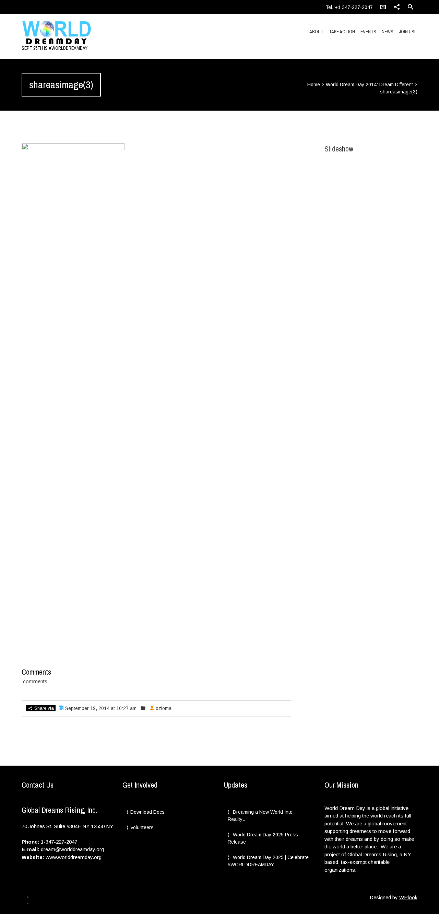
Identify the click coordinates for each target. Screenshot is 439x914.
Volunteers (142, 827)
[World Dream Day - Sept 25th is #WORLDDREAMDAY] (81, 33)
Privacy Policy (45, 896)
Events (368, 32)
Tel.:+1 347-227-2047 (349, 7)
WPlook (408, 897)
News (387, 32)
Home (313, 84)
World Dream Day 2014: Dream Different (369, 84)
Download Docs (147, 812)
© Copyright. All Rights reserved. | (63, 903)
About (316, 32)
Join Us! (407, 32)
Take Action (342, 32)
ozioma (163, 708)
